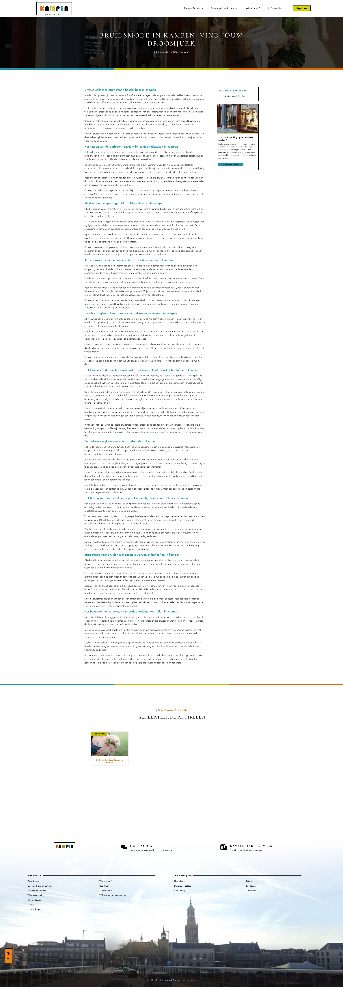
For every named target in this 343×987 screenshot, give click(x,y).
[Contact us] (124, 847)
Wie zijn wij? (253, 8)
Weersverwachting (35, 895)
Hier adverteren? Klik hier (234, 95)
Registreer (104, 885)
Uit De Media (274, 8)
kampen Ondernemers (251, 846)
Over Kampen (33, 881)
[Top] (8, 953)
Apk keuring (179, 890)
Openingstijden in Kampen (224, 8)
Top (8, 958)
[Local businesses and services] (223, 847)
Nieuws (30, 904)
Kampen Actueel (192, 8)
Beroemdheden (34, 899)
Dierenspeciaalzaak (183, 885)
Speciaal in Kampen (36, 890)
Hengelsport (179, 881)
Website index (106, 890)
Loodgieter (251, 885)
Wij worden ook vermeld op (112, 895)
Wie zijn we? (105, 881)
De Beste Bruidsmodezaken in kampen (110, 761)
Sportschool (251, 890)
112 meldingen (34, 909)
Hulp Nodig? (142, 846)
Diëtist (249, 881)
